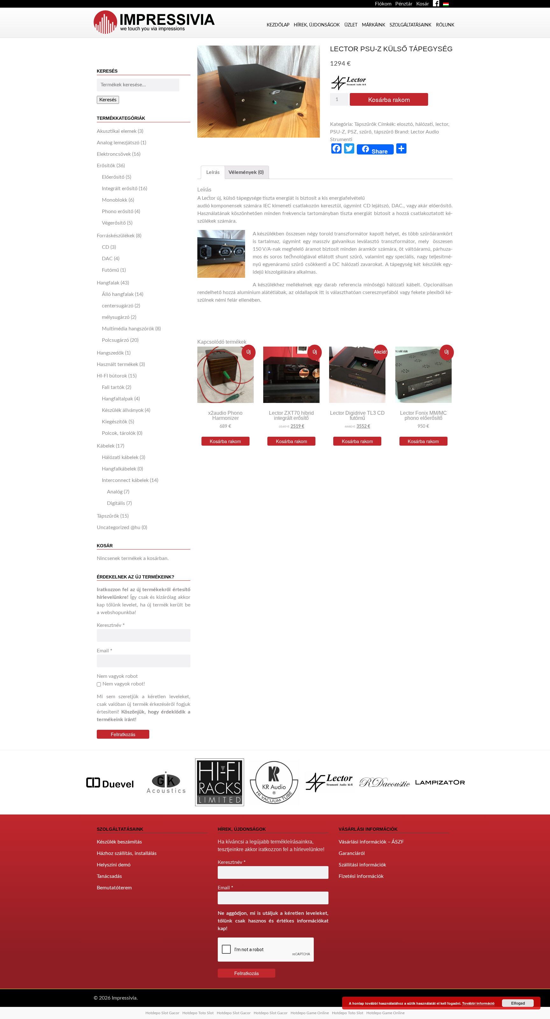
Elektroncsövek (114, 154)
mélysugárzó (116, 317)
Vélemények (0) (246, 172)
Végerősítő (114, 223)
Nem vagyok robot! (123, 683)
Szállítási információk (362, 864)
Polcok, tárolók (119, 433)
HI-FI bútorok (112, 375)
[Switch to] (447, 4)
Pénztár (403, 3)
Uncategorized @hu (118, 527)
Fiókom (383, 3)
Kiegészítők (114, 421)
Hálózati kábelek (120, 457)
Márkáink (373, 25)
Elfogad (518, 1003)
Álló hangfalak (118, 294)
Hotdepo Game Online (310, 1013)
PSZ (352, 131)
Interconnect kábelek (125, 480)
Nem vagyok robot (117, 676)
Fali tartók (113, 387)
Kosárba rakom (389, 99)
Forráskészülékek (116, 235)
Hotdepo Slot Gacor (162, 1013)
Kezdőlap (278, 25)
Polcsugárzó (115, 340)
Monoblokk (114, 200)
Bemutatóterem (114, 887)
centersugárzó (117, 305)
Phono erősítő (117, 211)
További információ (478, 1003)
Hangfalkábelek (119, 468)
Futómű (110, 270)
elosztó (405, 124)
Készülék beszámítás (119, 841)
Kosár (422, 3)
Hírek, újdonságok (317, 25)
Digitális (116, 503)
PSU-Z (337, 131)
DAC (107, 258)
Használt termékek (117, 364)
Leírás (213, 172)
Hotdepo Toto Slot (198, 1013)
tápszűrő (383, 131)
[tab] (213, 172)
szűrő (365, 131)
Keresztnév (111, 625)
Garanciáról (352, 853)
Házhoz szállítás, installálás (127, 853)
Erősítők (106, 165)
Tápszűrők (108, 516)
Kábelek (106, 446)
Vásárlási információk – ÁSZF (371, 841)
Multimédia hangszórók (128, 328)
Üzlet (350, 25)
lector (441, 124)
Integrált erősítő (120, 188)
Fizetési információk (361, 876)
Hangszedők (110, 352)
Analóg (115, 491)
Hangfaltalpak (117, 398)
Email (104, 650)
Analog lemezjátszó (118, 142)
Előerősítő (113, 177)
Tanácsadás (109, 876)
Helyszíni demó (113, 864)
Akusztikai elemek (117, 131)
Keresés (107, 99)
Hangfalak (108, 282)
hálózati (424, 124)
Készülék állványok (123, 410)
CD (105, 247)
